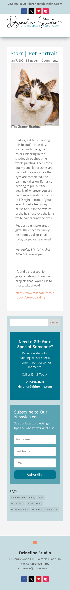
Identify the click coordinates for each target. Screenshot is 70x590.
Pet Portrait (37, 509)
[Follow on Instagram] (46, 11)
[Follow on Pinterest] (38, 11)
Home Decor (17, 503)
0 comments (49, 61)
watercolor (52, 509)
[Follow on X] (31, 11)
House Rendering (19, 509)
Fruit (41, 497)
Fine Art (33, 61)
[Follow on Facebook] (24, 11)
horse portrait (34, 503)
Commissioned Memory (23, 497)
